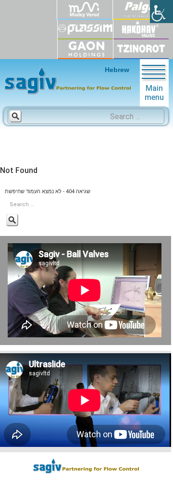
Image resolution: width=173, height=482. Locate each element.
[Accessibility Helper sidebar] (161, 11)
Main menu (154, 93)
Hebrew (117, 70)
